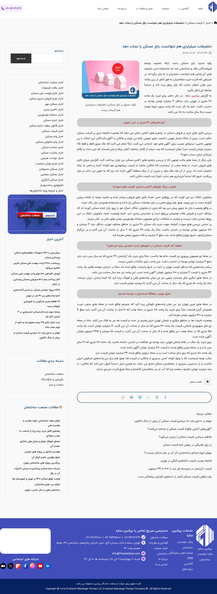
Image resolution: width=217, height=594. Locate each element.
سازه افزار (187, 569)
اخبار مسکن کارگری (52, 180)
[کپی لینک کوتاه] (123, 397)
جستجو (59, 51)
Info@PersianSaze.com (126, 554)
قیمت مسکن (194, 23)
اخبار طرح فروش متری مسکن (46, 99)
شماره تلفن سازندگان (181, 553)
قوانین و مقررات (158, 543)
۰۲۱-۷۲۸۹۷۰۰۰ (93, 537)
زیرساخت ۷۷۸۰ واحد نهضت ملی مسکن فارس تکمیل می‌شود (36, 266)
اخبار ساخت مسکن (52, 147)
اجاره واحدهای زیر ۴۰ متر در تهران (43, 295)
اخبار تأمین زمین (53, 109)
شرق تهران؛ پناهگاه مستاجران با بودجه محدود (144, 294)
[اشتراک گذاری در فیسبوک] (165, 397)
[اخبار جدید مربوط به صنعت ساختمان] (212, 7)
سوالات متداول (159, 537)
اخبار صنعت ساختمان (50, 82)
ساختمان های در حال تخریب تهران (42, 490)
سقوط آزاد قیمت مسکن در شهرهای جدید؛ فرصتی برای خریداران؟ (144, 246)
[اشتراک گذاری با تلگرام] (140, 397)
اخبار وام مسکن (54, 136)
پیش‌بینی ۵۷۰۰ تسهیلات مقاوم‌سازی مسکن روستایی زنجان (37, 255)
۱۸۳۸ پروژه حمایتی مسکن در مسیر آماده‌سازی (36, 290)
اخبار (208, 23)
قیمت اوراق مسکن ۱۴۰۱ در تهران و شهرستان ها (36, 478)
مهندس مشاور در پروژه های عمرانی (42, 451)
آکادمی (188, 564)
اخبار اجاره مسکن (53, 120)
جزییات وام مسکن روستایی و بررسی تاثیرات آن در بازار (37, 471)
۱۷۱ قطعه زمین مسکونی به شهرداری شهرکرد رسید (42, 304)
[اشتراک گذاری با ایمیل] (131, 397)
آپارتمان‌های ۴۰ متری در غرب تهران (144, 122)
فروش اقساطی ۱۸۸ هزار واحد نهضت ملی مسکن (35, 273)
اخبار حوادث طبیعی (52, 158)
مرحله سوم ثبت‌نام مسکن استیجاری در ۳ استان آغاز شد (39, 314)
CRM (190, 558)
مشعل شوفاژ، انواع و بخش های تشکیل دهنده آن (40, 444)
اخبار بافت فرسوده (52, 88)
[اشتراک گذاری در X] (157, 397)
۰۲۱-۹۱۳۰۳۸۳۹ (132, 537)
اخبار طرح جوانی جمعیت (49, 164)
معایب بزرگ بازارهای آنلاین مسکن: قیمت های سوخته (144, 187)
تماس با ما (161, 564)
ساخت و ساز (56, 385)
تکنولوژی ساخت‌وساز (51, 185)
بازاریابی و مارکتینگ (52, 379)
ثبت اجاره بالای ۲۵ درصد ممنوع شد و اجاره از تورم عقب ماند (37, 325)
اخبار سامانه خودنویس (50, 115)
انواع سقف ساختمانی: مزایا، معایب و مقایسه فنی (41, 423)
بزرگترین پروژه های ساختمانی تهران (41, 463)
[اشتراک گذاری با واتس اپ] (148, 397)
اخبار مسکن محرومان (51, 169)
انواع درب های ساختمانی (47, 484)
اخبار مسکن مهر (54, 104)
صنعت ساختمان (54, 374)
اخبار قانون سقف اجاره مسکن (46, 126)
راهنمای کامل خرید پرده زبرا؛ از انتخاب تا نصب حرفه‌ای (39, 433)
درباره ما (163, 559)
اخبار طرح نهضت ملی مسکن (47, 93)
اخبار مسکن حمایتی (52, 174)
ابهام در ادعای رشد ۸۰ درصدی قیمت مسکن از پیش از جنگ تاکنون (37, 335)
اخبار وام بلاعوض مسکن (49, 142)
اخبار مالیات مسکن (52, 153)
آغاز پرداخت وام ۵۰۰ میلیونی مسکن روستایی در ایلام (36, 282)
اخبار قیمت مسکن (52, 131)
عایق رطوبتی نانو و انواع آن (46, 457)
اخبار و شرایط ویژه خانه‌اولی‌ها (46, 191)
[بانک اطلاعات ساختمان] (215, 23)
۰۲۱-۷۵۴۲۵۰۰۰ (113, 537)
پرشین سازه (192, 96)
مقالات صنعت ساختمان (41, 407)
